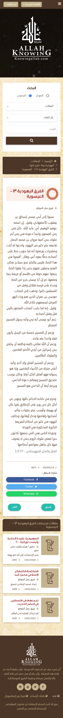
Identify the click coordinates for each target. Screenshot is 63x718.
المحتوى (21, 95)
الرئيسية (48, 161)
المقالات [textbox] (49, 106)
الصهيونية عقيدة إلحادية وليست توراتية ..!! (22, 540)
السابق (48, 507)
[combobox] (31, 106)
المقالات (35, 161)
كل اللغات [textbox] (48, 117)
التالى (14, 507)
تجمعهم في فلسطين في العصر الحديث (24, 602)
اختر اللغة (11, 4)
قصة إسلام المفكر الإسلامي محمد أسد (26, 572)
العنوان (40, 95)
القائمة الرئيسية (32, 4)
